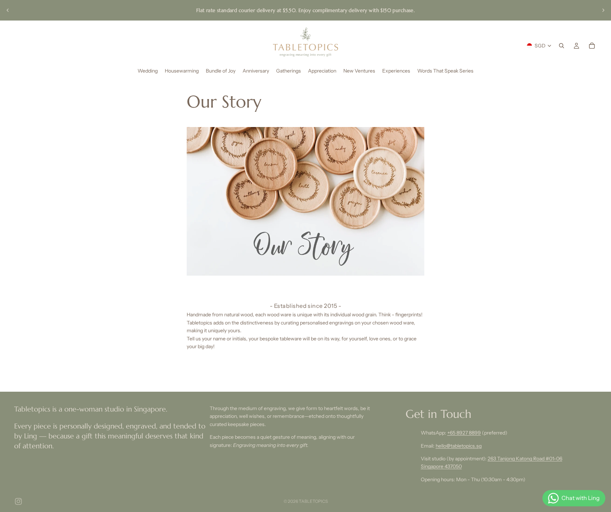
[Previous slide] (8, 10)
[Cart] (592, 45)
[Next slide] (603, 10)
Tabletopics (313, 501)
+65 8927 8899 (464, 433)
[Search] (561, 45)
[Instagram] (18, 501)
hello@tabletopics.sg (459, 445)
